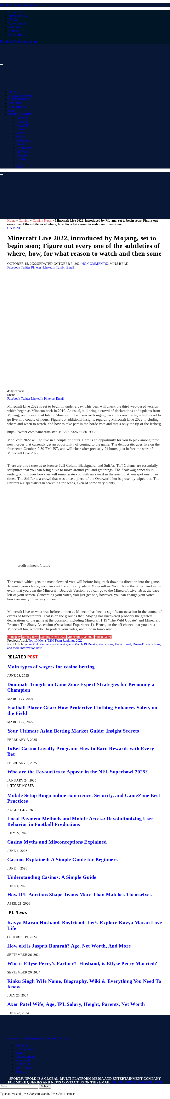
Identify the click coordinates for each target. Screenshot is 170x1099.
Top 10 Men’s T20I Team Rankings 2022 (55, 640)
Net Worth (23, 151)
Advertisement (17, 23)
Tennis (21, 136)
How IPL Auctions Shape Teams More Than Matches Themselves (79, 894)
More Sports (20, 114)
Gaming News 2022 (53, 637)
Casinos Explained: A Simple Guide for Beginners (62, 859)
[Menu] (1, 64)
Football (17, 107)
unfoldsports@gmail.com (137, 1082)
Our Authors (16, 34)
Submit (45, 1086)
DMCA (13, 19)
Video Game (103, 637)
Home (13, 92)
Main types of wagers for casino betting (51, 666)
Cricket (16, 103)
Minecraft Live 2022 (80, 637)
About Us (14, 12)
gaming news (30, 637)
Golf (20, 166)
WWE (21, 133)
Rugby (21, 159)
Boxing (21, 129)
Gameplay (14, 637)
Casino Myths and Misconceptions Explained (57, 842)
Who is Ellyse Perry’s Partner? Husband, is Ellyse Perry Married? (82, 963)
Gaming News (42, 220)
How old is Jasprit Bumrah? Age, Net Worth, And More (69, 946)
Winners (22, 155)
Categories (19, 99)
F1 (18, 163)
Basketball (23, 121)
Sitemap (21, 1071)
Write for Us (16, 27)
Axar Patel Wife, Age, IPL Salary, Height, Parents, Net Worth (76, 1004)
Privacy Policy (17, 16)
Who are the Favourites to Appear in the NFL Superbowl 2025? (77, 771)
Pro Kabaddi (25, 148)
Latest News (20, 95)
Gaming (22, 118)
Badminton (24, 140)
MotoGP (22, 125)
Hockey (22, 144)
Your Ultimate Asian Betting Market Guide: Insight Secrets (73, 731)
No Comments (94, 263)
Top (11, 110)
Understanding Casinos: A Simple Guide (51, 877)
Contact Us (15, 31)
